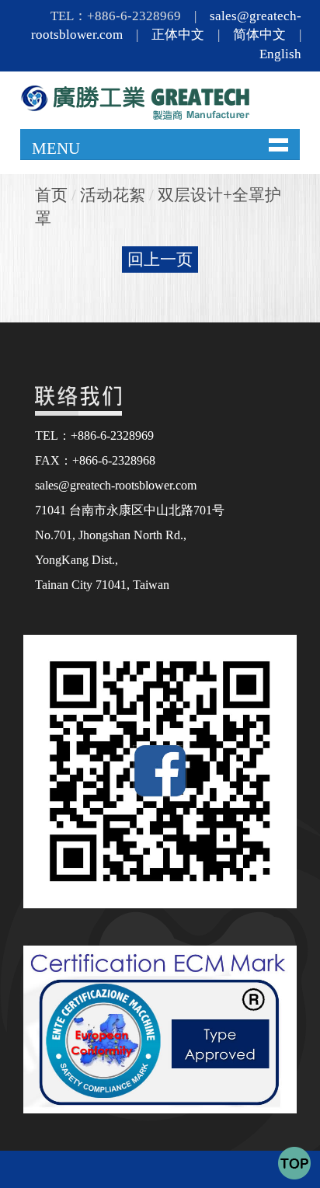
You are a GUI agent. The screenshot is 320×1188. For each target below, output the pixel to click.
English (280, 54)
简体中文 (259, 34)
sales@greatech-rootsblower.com (116, 485)
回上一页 (160, 259)
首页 (51, 195)
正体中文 (177, 34)
